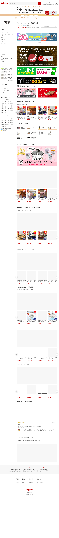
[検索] (39, 6)
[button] (55, 4)
